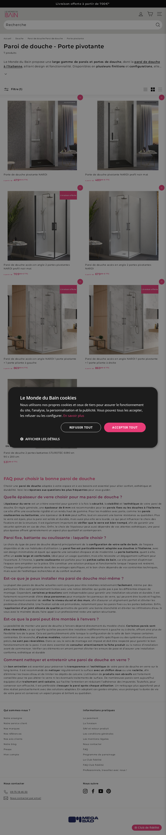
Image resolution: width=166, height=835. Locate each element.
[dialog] (83, 417)
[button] (40, 439)
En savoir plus (73, 415)
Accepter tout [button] (124, 427)
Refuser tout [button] (81, 427)
